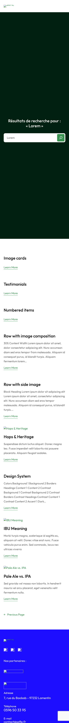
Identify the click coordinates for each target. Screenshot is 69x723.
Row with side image (22, 384)
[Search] (61, 137)
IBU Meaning (15, 528)
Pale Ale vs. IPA (17, 576)
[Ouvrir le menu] (62, 6)
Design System (17, 476)
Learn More (11, 268)
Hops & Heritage (19, 436)
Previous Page (14, 614)
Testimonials (15, 284)
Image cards (15, 258)
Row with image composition (29, 336)
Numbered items (19, 310)
